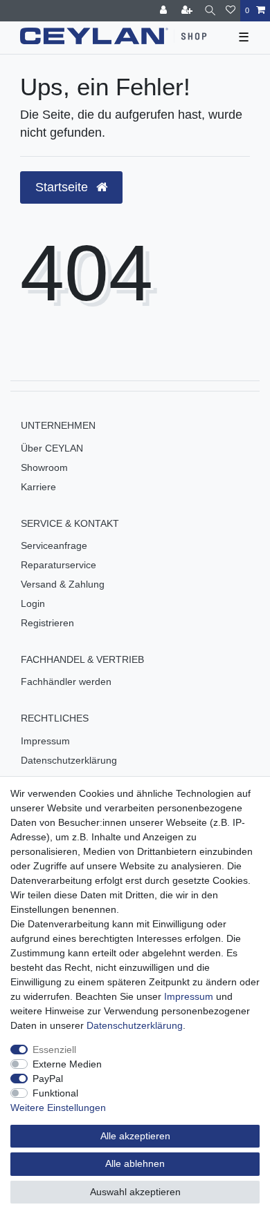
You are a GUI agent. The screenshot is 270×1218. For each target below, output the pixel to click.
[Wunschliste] (230, 10)
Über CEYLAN (52, 448)
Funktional (55, 1093)
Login (33, 603)
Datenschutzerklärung (69, 760)
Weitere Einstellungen (58, 1107)
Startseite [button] (63, 187)
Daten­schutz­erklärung (135, 1025)
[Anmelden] (164, 10)
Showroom (44, 467)
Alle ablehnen (135, 1163)
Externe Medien (67, 1064)
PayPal (48, 1078)
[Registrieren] (188, 10)
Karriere (38, 486)
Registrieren (47, 622)
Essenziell (54, 1049)
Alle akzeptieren (135, 1135)
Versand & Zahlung (63, 584)
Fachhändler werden (66, 681)
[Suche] (210, 10)
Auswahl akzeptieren (135, 1191)
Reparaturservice (58, 564)
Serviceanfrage (54, 545)
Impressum (45, 740)
